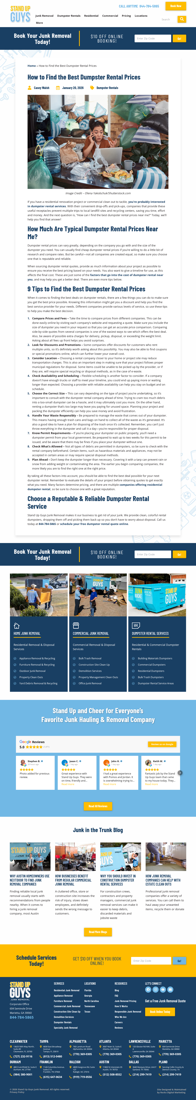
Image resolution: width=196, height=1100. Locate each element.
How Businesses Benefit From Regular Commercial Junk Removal (73, 880)
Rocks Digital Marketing (172, 1092)
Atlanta (105, 1041)
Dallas (134, 1062)
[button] (15, 772)
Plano (163, 1062)
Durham (15, 1062)
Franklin (46, 1062)
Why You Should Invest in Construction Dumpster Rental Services (118, 880)
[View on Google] (23, 763)
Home (32, 66)
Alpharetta (78, 1041)
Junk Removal (44, 15)
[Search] (182, 19)
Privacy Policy (17, 1092)
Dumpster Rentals (68, 15)
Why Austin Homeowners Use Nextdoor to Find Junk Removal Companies (29, 880)
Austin (104, 1062)
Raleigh (75, 1062)
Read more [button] (68, 784)
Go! (179, 38)
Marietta (165, 1041)
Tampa (44, 1041)
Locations (141, 15)
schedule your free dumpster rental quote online (94, 524)
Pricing (126, 15)
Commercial (110, 15)
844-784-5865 (149, 6)
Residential (91, 15)
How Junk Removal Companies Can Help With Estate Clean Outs (163, 880)
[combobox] (167, 19)
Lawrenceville (140, 1041)
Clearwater (18, 1041)
